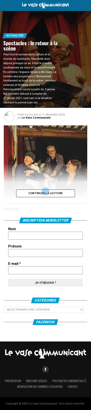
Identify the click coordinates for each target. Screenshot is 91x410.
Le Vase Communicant (36, 117)
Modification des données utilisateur (40, 387)
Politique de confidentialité (69, 381)
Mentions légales (36, 381)
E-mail (14, 264)
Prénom (15, 246)
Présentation (13, 381)
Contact (73, 387)
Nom (12, 229)
